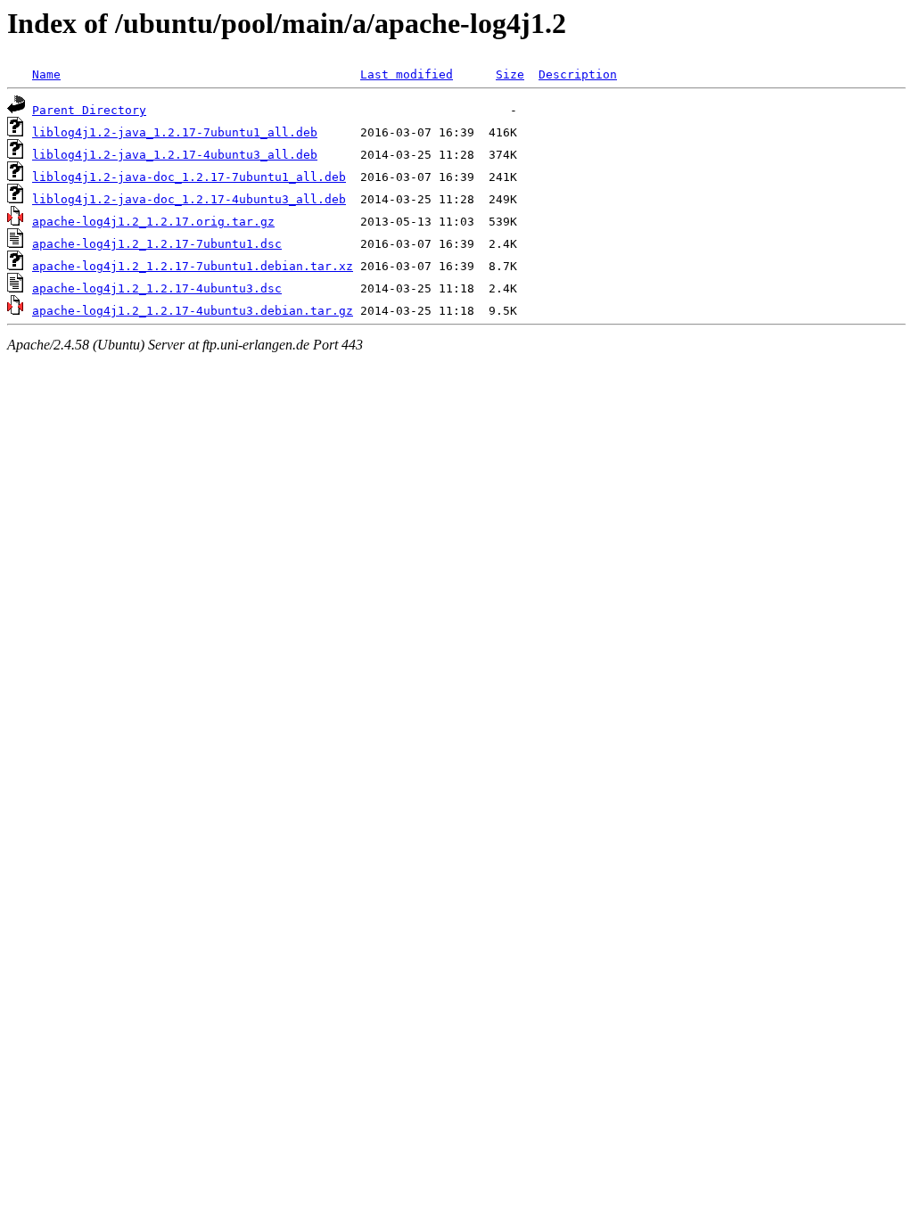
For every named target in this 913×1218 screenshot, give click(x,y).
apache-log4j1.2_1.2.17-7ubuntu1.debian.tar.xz (192, 266)
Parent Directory (89, 110)
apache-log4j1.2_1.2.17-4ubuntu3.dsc (157, 288)
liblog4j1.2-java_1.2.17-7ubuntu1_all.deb (174, 132)
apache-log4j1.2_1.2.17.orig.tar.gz (153, 221)
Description (578, 74)
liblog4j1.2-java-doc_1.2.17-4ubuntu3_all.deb (189, 199)
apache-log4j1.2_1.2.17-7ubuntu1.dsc (157, 244)
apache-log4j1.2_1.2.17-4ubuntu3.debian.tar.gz (192, 310)
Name (46, 74)
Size (510, 74)
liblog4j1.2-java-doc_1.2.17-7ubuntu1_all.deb (189, 177)
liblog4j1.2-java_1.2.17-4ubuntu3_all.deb (174, 154)
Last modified (406, 74)
